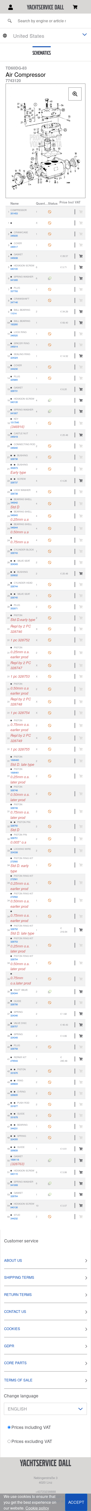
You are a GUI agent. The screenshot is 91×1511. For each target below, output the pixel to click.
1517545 (14, 422)
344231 (14, 1128)
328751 (14, 838)
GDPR (9, 1345)
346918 (14, 436)
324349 (14, 1037)
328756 (14, 1004)
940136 (14, 1207)
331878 (14, 1117)
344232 (14, 1218)
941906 (14, 280)
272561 (14, 879)
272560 (14, 861)
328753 (14, 941)
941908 (14, 1185)
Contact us (15, 1311)
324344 (14, 993)
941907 (14, 413)
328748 (14, 790)
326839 (14, 1150)
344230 (14, 369)
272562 (14, 897)
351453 (14, 213)
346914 (14, 346)
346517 (14, 246)
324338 (14, 852)
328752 (14, 929)
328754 (14, 959)
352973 (14, 468)
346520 (14, 335)
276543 (14, 1060)
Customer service (21, 1241)
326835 (14, 1095)
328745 (14, 597)
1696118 (14, 1159)
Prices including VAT (31, 1427)
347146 (14, 302)
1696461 (14, 772)
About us (13, 1260)
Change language (21, 1396)
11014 (13, 313)
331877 (14, 1106)
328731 (14, 391)
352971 (14, 608)
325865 (14, 379)
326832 (14, 575)
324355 (14, 1139)
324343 (14, 564)
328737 (14, 482)
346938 (14, 258)
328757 (14, 1026)
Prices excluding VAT (31, 1441)
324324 (14, 357)
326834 (14, 1083)
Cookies (12, 1328)
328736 (14, 459)
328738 (14, 493)
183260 (14, 324)
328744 (14, 586)
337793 (14, 291)
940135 (14, 402)
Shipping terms (19, 1277)
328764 (14, 1196)
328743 (14, 553)
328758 (14, 1048)
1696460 (14, 760)
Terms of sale (18, 1379)
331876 (14, 1073)
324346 (14, 1015)
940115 (14, 1174)
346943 (14, 515)
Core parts (15, 1362)
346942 (14, 502)
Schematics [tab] (42, 53)
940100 (14, 269)
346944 (14, 527)
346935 (14, 235)
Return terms (18, 1294)
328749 (14, 808)
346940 (14, 447)
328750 (14, 825)
